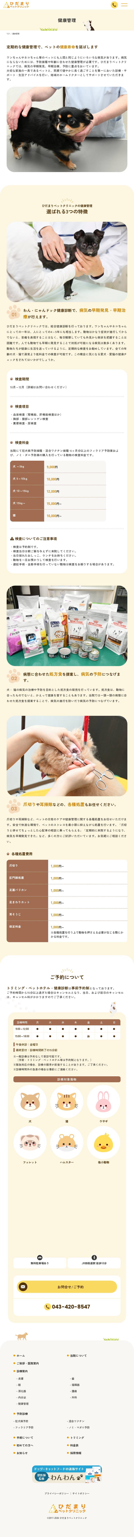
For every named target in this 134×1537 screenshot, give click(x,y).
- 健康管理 (22, 1403)
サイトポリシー (81, 1493)
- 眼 (18, 1385)
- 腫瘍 (73, 1391)
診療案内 (22, 1371)
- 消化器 (21, 1391)
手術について (25, 1437)
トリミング (77, 1437)
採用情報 (75, 1453)
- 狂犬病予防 (20, 1421)
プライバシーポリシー (56, 1493)
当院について (78, 1355)
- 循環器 (75, 1385)
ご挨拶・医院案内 (28, 1363)
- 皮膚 (19, 1378)
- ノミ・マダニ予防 (78, 1427)
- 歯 (72, 1378)
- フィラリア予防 (23, 1427)
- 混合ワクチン (75, 1421)
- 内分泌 (21, 1397)
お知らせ (22, 1453)
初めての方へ (25, 1445)
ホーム (21, 1355)
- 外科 (73, 1397)
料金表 (74, 1445)
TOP (8, 33)
